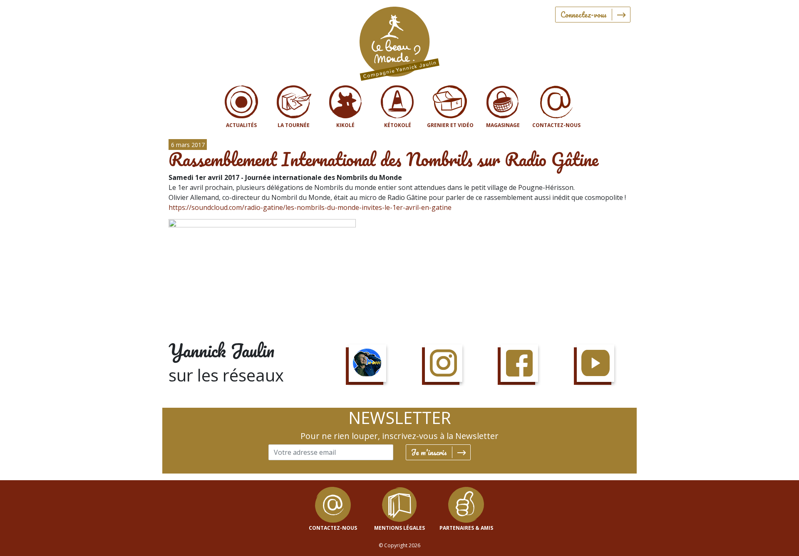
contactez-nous (333, 527)
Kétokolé (397, 125)
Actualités (241, 125)
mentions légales (399, 527)
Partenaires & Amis (466, 527)
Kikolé (345, 125)
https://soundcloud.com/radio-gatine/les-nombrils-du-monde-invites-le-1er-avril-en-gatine (310, 207)
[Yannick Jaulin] (399, 41)
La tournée (294, 125)
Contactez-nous (556, 125)
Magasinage (503, 125)
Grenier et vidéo (450, 125)
